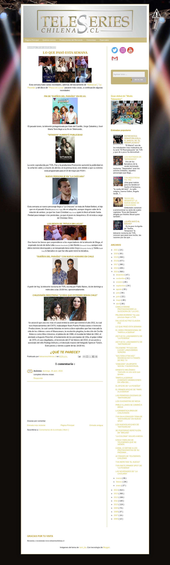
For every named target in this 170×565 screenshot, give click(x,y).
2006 (116, 519)
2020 (116, 253)
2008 (116, 512)
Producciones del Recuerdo (71, 40)
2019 (116, 257)
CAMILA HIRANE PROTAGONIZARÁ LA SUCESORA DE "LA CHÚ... (128, 309)
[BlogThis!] (87, 356)
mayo (118, 300)
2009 (116, 508)
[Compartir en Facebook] (93, 356)
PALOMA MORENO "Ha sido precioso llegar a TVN (127, 316)
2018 (116, 261)
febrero (119, 482)
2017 (116, 264)
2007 (116, 515)
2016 (116, 268)
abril (118, 304)
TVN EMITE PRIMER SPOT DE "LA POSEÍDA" (129, 466)
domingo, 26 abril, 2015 (53, 371)
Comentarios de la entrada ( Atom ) (54, 430)
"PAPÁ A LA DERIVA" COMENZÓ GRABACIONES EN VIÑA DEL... (128, 380)
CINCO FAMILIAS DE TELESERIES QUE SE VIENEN (126, 442)
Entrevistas (91, 40)
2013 (116, 493)
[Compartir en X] (90, 356)
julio (118, 293)
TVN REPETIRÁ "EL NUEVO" (128, 462)
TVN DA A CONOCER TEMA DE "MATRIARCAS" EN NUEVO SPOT (129, 418)
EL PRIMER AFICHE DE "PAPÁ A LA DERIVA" (128, 391)
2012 (116, 497)
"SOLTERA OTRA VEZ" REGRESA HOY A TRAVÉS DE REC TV (128, 358)
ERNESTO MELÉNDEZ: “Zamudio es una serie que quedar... (128, 372)
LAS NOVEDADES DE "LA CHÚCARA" (126, 472)
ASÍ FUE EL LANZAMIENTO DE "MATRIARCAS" (129, 343)
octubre (119, 282)
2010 (116, 504)
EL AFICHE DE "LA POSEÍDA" (128, 386)
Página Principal (32, 40)
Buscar (139, 79)
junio (118, 296)
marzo (119, 478)
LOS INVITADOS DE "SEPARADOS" (132, 158)
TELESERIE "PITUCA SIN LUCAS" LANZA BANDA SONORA (126, 350)
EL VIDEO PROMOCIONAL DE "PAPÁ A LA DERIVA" (128, 331)
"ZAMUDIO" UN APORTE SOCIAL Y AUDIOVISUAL (127, 365)
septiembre (121, 286)
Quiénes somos (49, 40)
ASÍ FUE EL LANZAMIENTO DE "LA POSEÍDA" (129, 337)
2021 (116, 250)
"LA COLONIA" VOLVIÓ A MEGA (129, 436)
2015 (116, 271)
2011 (116, 501)
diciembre (120, 275)
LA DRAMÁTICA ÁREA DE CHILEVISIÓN (126, 412)
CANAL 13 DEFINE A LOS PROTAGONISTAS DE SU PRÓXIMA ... (127, 450)
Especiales (104, 40)
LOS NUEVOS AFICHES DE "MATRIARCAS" (127, 426)
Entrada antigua (96, 425)
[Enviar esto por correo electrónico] (84, 356)
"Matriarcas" (92, 85)
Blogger (106, 547)
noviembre (121, 278)
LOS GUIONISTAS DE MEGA (128, 401)
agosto (119, 289)
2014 (116, 490)
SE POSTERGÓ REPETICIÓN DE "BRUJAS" (128, 431)
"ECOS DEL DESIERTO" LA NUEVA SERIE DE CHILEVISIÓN (131, 201)
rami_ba (82, 547)
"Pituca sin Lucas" (56, 87)
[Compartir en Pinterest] (96, 356)
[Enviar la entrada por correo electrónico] (79, 356)
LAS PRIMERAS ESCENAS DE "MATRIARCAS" (128, 396)
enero (119, 485)
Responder (38, 378)
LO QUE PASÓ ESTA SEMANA (128, 327)
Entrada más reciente (36, 425)
